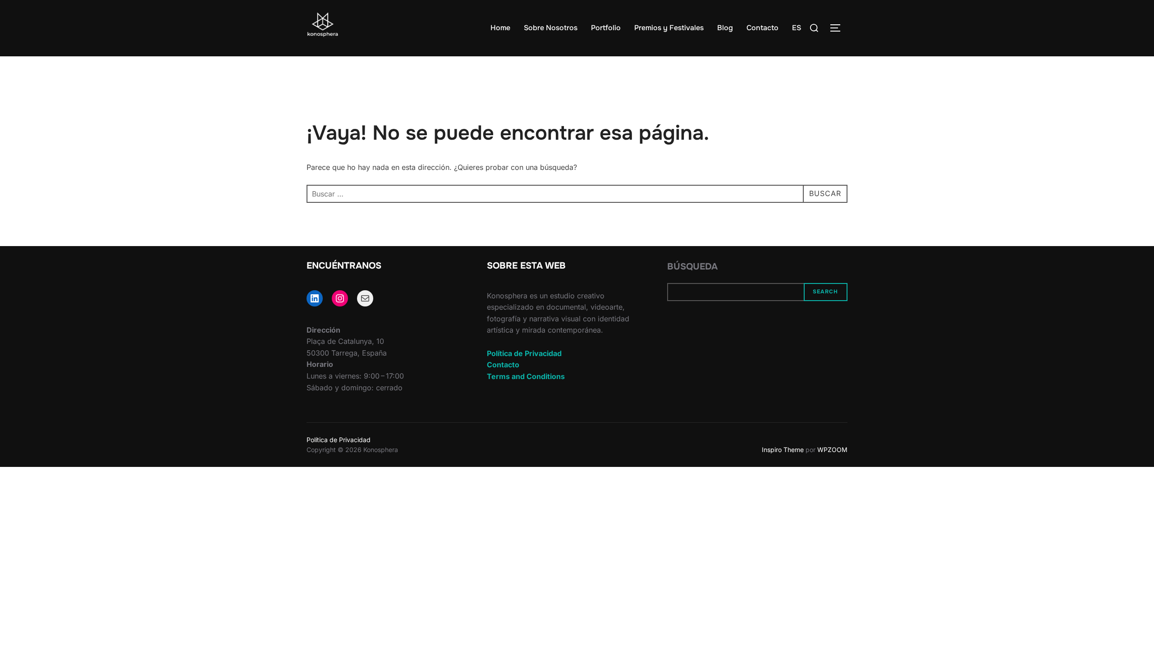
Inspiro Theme (783, 449)
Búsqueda (692, 266)
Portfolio (606, 27)
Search (825, 291)
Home (500, 27)
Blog (725, 27)
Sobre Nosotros (550, 27)
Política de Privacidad (524, 353)
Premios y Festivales (669, 27)
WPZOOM (832, 449)
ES (796, 27)
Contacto (762, 27)
